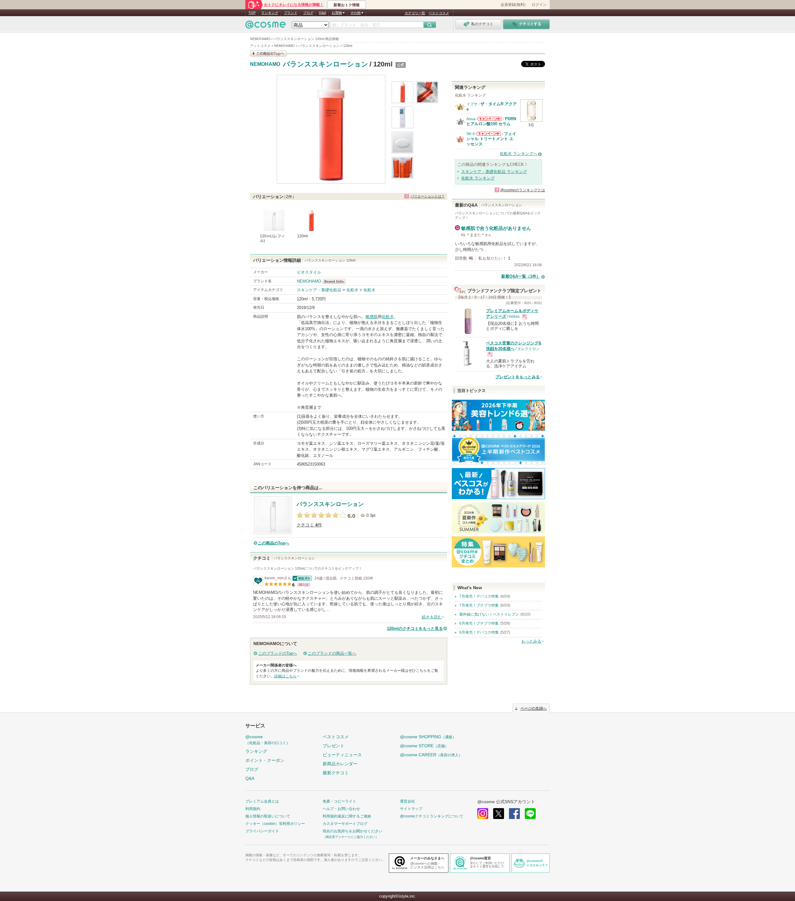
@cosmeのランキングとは (522, 190)
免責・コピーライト (339, 801)
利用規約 (252, 809)
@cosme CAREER (431, 754)
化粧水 (352, 290)
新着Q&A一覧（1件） (520, 276)
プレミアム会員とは (262, 801)
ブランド (291, 13)
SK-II (470, 134)
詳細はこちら (285, 676)
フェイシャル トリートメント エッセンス (491, 138)
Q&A (322, 13)
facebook (514, 813)
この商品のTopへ (273, 543)
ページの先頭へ (533, 708)
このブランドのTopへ (277, 653)
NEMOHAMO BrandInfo (336, 281)
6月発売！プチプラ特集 (479, 623)
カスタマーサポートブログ (345, 823)
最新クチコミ (336, 772)
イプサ (472, 104)
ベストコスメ (439, 13)
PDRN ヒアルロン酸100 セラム (491, 121)
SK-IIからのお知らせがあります (488, 134)
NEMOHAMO (265, 64)
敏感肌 (372, 316)
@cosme (267, 739)
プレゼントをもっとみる (517, 377)
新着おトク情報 (347, 5)
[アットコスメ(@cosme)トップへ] (265, 26)
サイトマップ (411, 809)
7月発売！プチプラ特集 (479, 605)
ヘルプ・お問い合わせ (341, 809)
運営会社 (407, 801)
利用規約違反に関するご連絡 (347, 816)
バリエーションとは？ (428, 196)
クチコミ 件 (309, 525)
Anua (470, 119)
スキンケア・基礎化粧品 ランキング (494, 171)
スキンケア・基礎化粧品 (319, 290)
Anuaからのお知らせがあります (489, 119)
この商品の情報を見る (268, 54)
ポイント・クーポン (264, 760)
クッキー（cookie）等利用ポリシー (275, 823)
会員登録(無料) (513, 4)
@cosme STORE (424, 745)
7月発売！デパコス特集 (479, 596)
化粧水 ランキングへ (518, 153)
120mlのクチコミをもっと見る (415, 628)
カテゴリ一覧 (415, 13)
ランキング (269, 13)
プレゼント (333, 745)
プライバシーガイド (262, 831)
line (530, 813)
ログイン (539, 4)
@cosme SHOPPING (428, 736)
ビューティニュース (342, 754)
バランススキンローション (325, 64)
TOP (252, 13)
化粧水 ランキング (478, 178)
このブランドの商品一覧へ (332, 653)
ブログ (308, 13)
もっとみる (531, 641)
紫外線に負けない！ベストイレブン (489, 614)
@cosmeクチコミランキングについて (431, 816)
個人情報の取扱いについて (267, 816)
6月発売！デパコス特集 (479, 632)
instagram (482, 813)
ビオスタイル (309, 272)
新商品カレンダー (340, 763)
